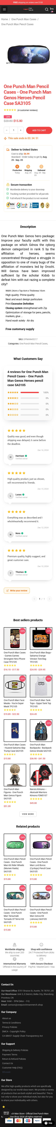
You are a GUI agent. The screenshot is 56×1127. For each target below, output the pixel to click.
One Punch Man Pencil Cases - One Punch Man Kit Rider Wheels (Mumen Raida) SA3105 (14, 865)
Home (4, 19)
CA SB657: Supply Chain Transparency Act (22, 1036)
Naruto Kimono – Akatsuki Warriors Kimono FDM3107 (38, 792)
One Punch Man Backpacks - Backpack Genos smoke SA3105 (40, 747)
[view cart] (52, 9)
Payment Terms (9, 1054)
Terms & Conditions (11, 1022)
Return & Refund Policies (14, 1059)
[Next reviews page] (49, 599)
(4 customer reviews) (27, 110)
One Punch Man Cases (23, 19)
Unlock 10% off (6, 1113)
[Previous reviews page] (34, 599)
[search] (47, 9)
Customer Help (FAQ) (12, 1067)
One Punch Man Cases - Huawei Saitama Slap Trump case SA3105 (15, 747)
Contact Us (7, 1063)
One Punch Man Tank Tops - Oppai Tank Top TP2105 (40, 703)
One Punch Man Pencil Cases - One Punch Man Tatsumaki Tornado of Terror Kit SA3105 (14, 915)
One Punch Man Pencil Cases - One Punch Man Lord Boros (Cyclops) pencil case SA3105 (40, 865)
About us (6, 1018)
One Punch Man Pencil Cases (17, 24)
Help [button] (50, 1123)
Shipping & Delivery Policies (15, 1050)
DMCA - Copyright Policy (14, 1031)
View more (28, 814)
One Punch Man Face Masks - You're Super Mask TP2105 (14, 703)
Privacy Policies (9, 1027)
